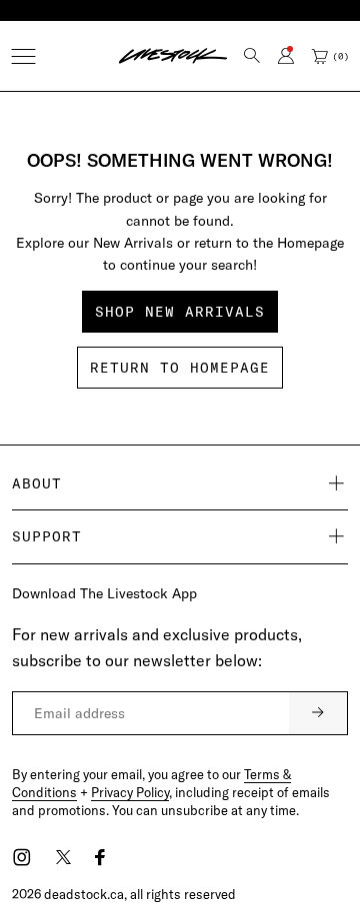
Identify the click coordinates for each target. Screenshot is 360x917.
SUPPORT (47, 536)
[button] (23, 56)
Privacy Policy (130, 792)
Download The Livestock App (104, 593)
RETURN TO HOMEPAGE (180, 368)
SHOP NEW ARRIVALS (180, 312)
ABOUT (37, 483)
